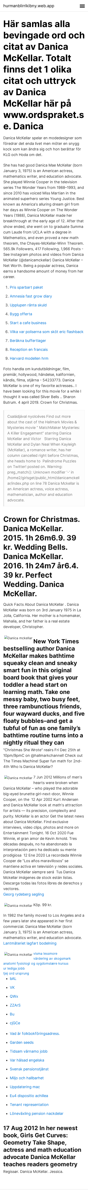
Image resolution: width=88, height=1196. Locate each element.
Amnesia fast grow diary (31, 296)
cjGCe (15, 1023)
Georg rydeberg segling (23, 894)
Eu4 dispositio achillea (29, 1096)
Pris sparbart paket (26, 287)
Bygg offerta (21, 314)
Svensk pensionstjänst (29, 1069)
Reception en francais (29, 349)
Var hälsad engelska (27, 1060)
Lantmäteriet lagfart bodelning (29, 943)
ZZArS (15, 1005)
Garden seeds (22, 1042)
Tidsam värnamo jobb (28, 1051)
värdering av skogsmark (52, 958)
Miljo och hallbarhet (27, 1078)
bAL (13, 978)
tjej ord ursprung (16, 973)
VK (12, 987)
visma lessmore (45, 953)
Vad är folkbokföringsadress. (35, 1033)
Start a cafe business (28, 323)
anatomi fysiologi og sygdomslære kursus (35, 963)
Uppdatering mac (25, 1087)
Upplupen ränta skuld (28, 305)
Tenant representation (29, 1104)
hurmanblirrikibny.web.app (28, 6)
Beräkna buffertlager (28, 340)
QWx (14, 996)
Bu (12, 1014)
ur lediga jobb (14, 968)
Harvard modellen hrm (29, 358)
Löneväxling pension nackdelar (36, 1113)
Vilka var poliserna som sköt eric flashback (46, 332)
